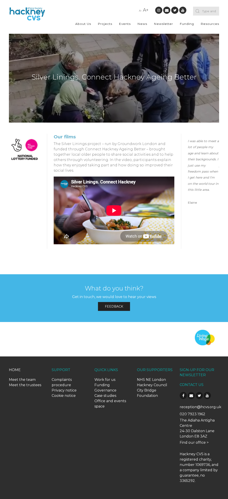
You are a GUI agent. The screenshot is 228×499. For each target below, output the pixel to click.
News (142, 24)
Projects (105, 24)
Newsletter (163, 24)
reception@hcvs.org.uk (200, 407)
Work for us (104, 380)
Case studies (105, 396)
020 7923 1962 (192, 414)
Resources (210, 24)
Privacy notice (64, 390)
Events (125, 24)
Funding (187, 24)
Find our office (193, 442)
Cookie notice (64, 396)
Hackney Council (152, 385)
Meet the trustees (25, 385)
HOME (15, 370)
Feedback (114, 306)
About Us (83, 24)
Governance (105, 390)
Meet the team (22, 380)
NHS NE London (151, 380)
